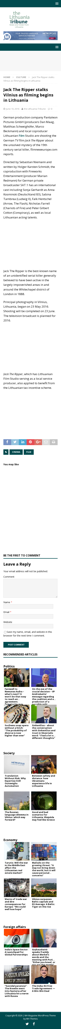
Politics (9, 666)
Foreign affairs (14, 927)
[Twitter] (27, 1024)
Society (9, 753)
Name (7, 602)
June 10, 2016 (12, 108)
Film (21, 136)
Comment (8, 576)
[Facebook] (34, 1024)
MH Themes (32, 1018)
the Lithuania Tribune (35, 108)
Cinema (16, 452)
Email (6, 612)
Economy (10, 840)
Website (7, 622)
